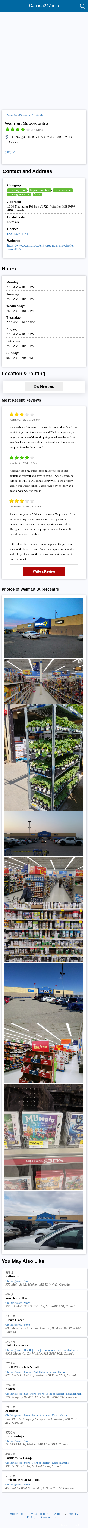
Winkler (40, 115)
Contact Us (48, 1517)
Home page (17, 1513)
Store (37, 194)
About (58, 1513)
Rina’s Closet (14, 1319)
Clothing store (17, 190)
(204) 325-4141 (14, 152)
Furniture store (62, 190)
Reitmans (12, 1276)
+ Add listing (39, 1513)
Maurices (11, 1410)
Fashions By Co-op (18, 1458)
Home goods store (19, 194)
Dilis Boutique (15, 1436)
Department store (40, 190)
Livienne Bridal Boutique (22, 1479)
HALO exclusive (16, 1345)
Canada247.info (44, 5)
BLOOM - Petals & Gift (22, 1367)
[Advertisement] (44, 59)
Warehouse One (16, 1298)
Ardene (10, 1389)
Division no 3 (26, 115)
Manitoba (12, 115)
